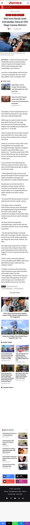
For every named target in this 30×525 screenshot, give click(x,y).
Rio (10, 29)
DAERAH (8, 15)
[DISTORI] (15, 2)
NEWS (18, 11)
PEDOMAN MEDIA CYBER (15, 491)
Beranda (13, 11)
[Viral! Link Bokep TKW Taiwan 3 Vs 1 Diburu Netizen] (23, 443)
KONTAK (24, 491)
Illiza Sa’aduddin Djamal (12, 286)
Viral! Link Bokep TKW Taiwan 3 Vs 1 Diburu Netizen (8, 442)
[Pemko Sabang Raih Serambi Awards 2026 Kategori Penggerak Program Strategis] (7, 348)
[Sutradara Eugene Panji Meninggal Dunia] (23, 467)
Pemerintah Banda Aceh (7, 288)
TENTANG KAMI (11, 494)
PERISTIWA (20, 15)
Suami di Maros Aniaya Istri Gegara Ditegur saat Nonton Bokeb (9, 458)
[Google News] (15, 292)
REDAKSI (6, 491)
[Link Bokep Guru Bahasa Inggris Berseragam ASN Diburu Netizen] (23, 451)
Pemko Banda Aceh (18, 288)
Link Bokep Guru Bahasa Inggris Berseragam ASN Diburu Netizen (8, 450)
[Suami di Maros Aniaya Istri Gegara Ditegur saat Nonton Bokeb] (23, 459)
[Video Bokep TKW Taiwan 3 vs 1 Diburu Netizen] (23, 436)
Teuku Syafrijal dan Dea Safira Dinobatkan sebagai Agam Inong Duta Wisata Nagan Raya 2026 (22, 357)
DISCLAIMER (19, 494)
